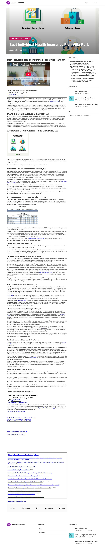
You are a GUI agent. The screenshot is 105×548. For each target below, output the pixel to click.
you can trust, (32, 354)
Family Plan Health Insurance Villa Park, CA (83, 78)
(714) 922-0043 (12, 94)
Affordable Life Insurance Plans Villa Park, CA (82, 66)
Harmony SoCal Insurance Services (17, 96)
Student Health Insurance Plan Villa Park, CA (19, 421)
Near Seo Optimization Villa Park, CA (17, 431)
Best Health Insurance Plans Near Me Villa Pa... (84, 77)
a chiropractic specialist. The (36, 238)
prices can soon (22, 300)
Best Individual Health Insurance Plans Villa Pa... (82, 61)
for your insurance (54, 101)
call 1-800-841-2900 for (45, 272)
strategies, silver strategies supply (45, 408)
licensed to (44, 328)
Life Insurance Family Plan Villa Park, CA (82, 80)
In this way (10, 295)
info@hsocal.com (16, 401)
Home (86, 2)
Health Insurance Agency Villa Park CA (20, 38)
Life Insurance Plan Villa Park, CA (16, 411)
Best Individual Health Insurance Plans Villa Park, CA (21, 418)
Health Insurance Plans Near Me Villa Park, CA (83, 69)
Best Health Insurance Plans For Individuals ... (83, 72)
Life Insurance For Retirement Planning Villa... (83, 75)
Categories (94, 2)
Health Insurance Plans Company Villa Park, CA (84, 74)
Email (63, 508)
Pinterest (50, 508)
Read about (33, 357)
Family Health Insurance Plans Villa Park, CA (19, 419)
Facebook (27, 508)
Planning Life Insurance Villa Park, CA (79, 64)
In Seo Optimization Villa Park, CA (16, 434)
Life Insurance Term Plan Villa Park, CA (82, 71)
